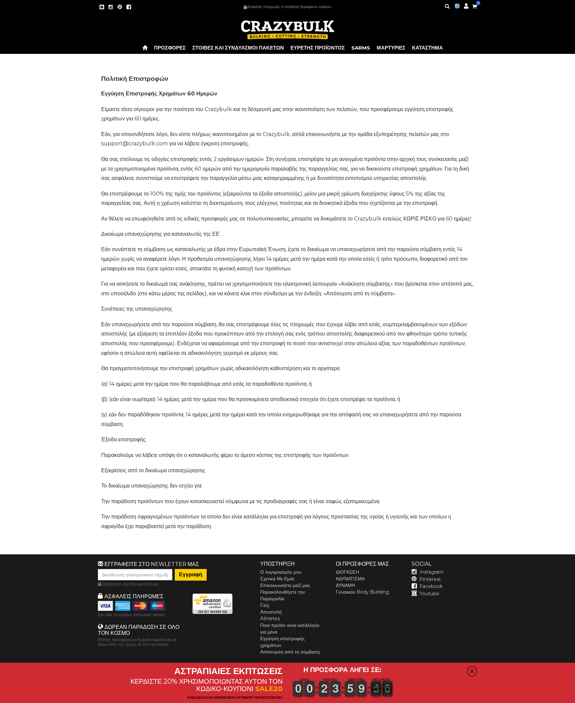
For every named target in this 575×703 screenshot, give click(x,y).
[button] (574, 698)
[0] (474, 5)
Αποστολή (271, 612)
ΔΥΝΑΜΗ (345, 585)
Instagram (432, 572)
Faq (264, 605)
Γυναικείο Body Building (362, 592)
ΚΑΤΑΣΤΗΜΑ (427, 48)
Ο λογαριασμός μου (280, 572)
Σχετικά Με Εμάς (277, 579)
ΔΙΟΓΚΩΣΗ (347, 572)
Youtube (429, 594)
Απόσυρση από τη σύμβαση (290, 652)
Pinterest (430, 579)
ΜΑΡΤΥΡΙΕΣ (391, 48)
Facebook (431, 586)
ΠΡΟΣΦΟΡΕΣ (170, 48)
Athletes (270, 619)
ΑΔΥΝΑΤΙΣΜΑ (350, 579)
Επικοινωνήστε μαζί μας (285, 585)
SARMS (360, 48)
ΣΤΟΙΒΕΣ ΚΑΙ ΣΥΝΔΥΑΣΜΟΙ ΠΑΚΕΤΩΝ (238, 48)
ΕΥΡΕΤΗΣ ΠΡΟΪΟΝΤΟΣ (317, 48)
